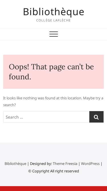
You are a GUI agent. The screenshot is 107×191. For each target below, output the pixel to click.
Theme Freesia (65, 163)
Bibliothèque (53, 11)
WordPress (90, 163)
